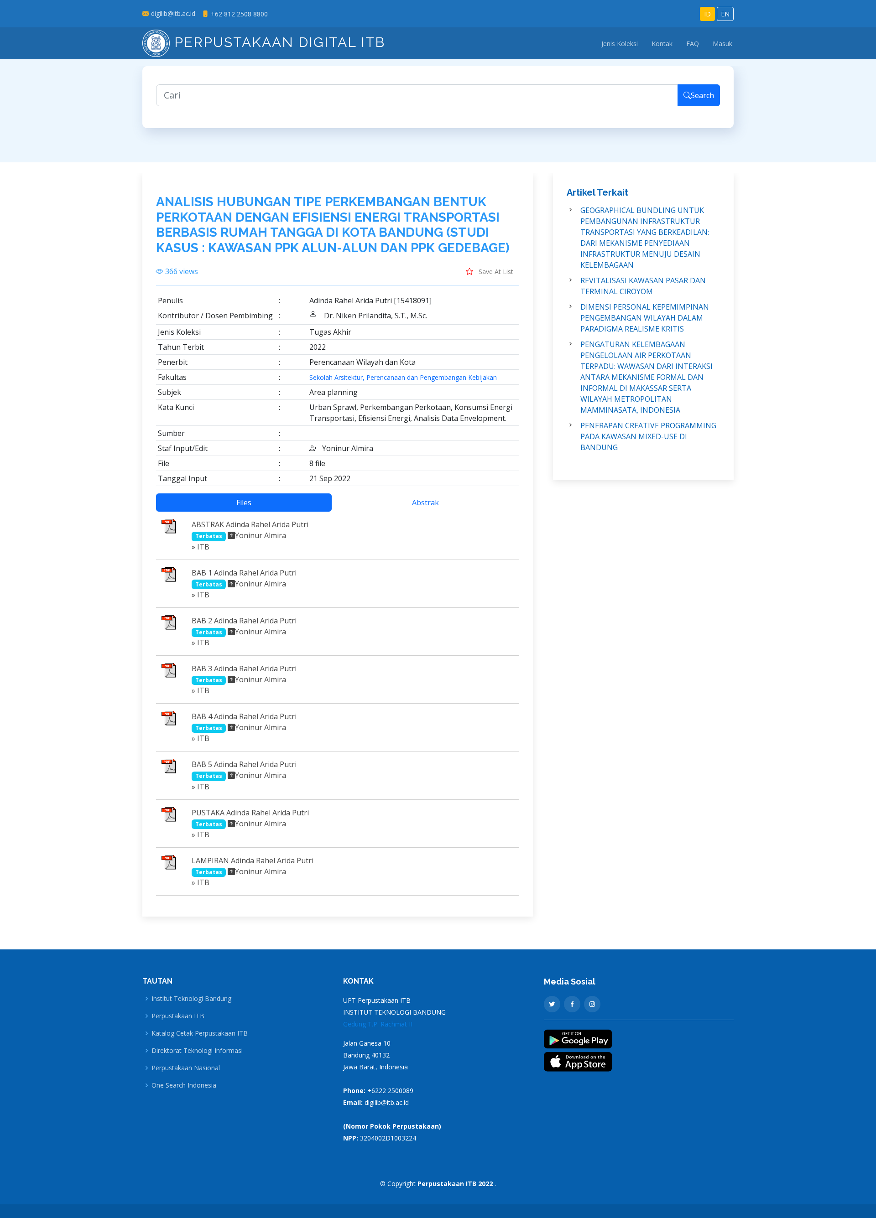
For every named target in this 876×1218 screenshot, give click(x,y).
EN (725, 14)
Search (702, 95)
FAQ (692, 43)
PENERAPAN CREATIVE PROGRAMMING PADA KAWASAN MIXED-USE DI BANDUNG (648, 436)
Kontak (662, 43)
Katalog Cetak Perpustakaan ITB (199, 1033)
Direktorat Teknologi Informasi (197, 1050)
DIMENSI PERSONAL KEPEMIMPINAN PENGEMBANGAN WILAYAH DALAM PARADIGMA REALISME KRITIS (644, 318)
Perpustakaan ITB (177, 1016)
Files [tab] (243, 503)
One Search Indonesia (183, 1085)
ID (707, 14)
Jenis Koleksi (619, 43)
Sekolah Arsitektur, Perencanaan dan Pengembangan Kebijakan (403, 377)
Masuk (722, 43)
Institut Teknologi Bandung (191, 998)
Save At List (495, 271)
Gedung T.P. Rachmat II (377, 1024)
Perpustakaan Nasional (185, 1068)
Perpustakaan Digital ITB (277, 42)
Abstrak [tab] (425, 503)
